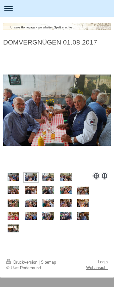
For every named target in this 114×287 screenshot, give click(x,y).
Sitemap (48, 262)
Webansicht (97, 267)
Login (103, 262)
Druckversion (25, 262)
